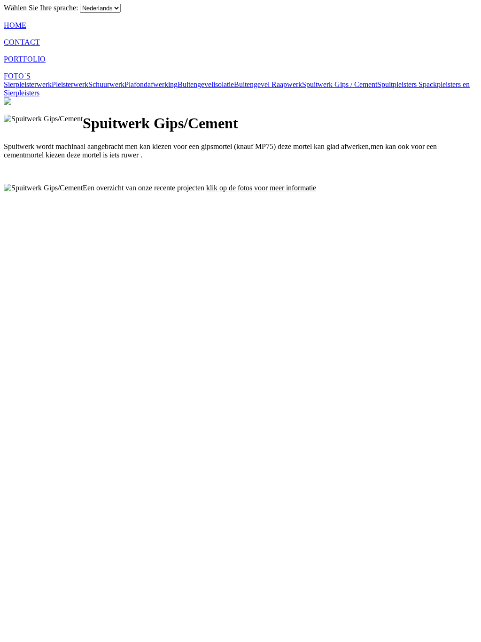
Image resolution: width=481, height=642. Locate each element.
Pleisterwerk (70, 84)
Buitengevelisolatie (206, 84)
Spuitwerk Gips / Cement (339, 84)
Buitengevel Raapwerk (268, 84)
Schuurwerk (106, 84)
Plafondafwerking (151, 84)
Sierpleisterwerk (28, 84)
